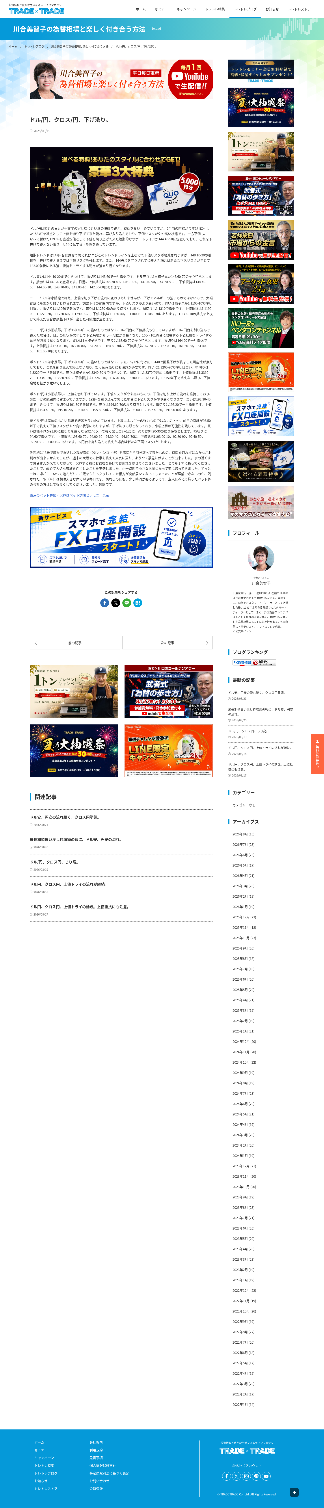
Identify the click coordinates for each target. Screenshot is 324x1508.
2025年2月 (240, 1020)
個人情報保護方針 (102, 1465)
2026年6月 (240, 854)
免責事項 (96, 1457)
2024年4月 (240, 1124)
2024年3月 (240, 1134)
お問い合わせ (99, 1480)
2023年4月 (240, 1249)
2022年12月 (241, 1290)
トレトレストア (299, 9)
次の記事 (167, 642)
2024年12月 (241, 1041)
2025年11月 (241, 927)
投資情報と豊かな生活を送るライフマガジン (35, 5)
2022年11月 (241, 1300)
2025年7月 (240, 968)
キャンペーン (186, 9)
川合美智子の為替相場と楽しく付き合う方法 (79, 46)
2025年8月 (240, 958)
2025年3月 (240, 1010)
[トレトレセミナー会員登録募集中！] (261, 71)
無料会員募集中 (317, 756)
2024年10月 (241, 1062)
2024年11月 (241, 1051)
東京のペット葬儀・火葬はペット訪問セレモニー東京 (69, 495)
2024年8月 (240, 1083)
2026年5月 (240, 865)
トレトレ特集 (215, 9)
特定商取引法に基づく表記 (109, 1473)
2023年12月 (241, 1166)
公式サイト (242, 631)
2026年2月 (240, 896)
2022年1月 (240, 1404)
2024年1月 (240, 1155)
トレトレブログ (245, 9)
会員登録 (96, 1488)
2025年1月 (240, 1031)
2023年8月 (240, 1207)
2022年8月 (240, 1331)
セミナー (161, 9)
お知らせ (272, 9)
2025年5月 (240, 989)
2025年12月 (241, 917)
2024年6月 (240, 1103)
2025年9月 (240, 948)
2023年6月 (240, 1228)
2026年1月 (240, 906)
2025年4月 (240, 1000)
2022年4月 (240, 1373)
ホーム (141, 9)
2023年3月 (240, 1259)
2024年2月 (240, 1145)
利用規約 (96, 1450)
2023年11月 (241, 1176)
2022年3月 (240, 1383)
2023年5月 (240, 1238)
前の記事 (75, 642)
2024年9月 (240, 1072)
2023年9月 (240, 1197)
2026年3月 (240, 886)
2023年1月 (240, 1280)
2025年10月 (241, 937)
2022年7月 (240, 1342)
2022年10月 (241, 1311)
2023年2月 (240, 1269)
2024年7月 (240, 1093)
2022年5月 (240, 1363)
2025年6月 (240, 979)
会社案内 (96, 1442)
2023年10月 (241, 1186)
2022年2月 (240, 1394)
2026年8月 (240, 834)
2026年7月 (240, 844)
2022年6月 (240, 1352)
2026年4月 (240, 875)
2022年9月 (240, 1321)
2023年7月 (240, 1217)
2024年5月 (240, 1114)
